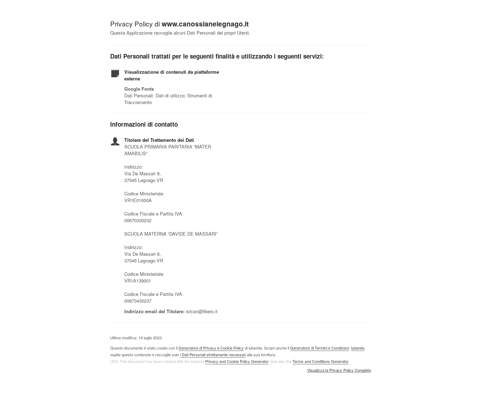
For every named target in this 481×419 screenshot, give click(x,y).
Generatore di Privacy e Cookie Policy (211, 348)
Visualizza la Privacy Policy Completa (339, 370)
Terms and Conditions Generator (320, 361)
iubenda (357, 348)
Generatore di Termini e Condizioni (319, 348)
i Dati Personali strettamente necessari (213, 354)
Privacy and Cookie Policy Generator (236, 361)
